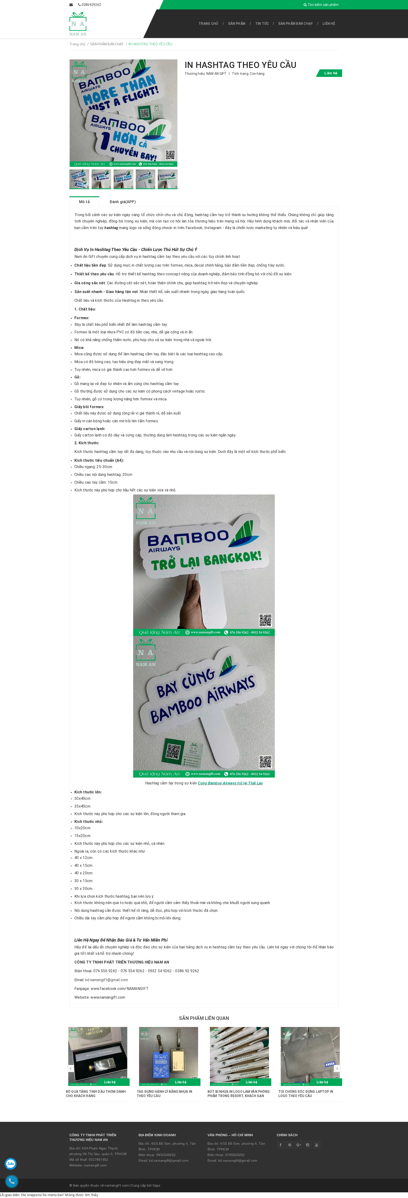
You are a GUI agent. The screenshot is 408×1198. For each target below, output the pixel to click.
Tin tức (262, 23)
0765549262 (235, 1155)
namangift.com (95, 1165)
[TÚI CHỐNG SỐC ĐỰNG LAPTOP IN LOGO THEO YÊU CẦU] (310, 1056)
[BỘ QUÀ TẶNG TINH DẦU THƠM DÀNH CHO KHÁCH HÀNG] (98, 1056)
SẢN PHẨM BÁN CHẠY (295, 23)
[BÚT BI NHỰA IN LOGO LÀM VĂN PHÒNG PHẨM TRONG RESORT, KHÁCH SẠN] (239, 1056)
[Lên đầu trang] (394, 1192)
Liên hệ (329, 23)
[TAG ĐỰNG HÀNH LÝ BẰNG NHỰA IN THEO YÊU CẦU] (168, 1056)
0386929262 (91, 5)
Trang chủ (208, 23)
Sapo (157, 1185)
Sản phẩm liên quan (204, 1018)
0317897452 (98, 1159)
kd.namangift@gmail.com (106, 980)
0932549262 (166, 1155)
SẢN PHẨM (236, 23)
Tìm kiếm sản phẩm (323, 5)
